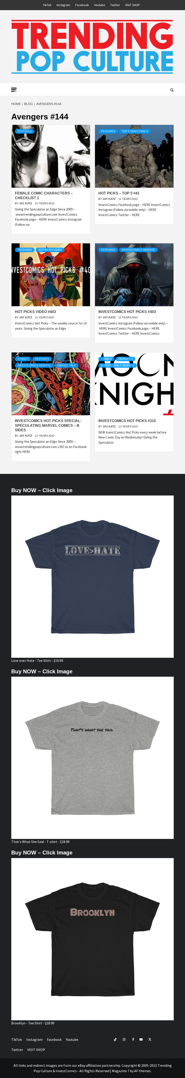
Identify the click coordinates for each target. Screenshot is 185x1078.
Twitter (115, 5)
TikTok (47, 5)
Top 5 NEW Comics (135, 131)
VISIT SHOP (132, 5)
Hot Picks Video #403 (35, 312)
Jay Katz (26, 203)
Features (25, 131)
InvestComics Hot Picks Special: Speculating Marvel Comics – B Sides (48, 425)
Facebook (82, 5)
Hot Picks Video (50, 249)
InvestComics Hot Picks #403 (127, 312)
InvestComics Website (138, 249)
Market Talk (66, 365)
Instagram (63, 5)
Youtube (99, 5)
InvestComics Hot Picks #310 (127, 421)
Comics (23, 359)
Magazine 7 (120, 1071)
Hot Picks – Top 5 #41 (118, 193)
